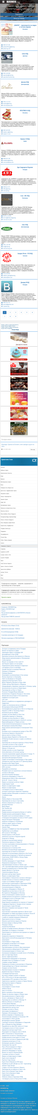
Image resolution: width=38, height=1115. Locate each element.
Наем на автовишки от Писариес (12, 679)
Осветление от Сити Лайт (9, 846)
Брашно (2, 479)
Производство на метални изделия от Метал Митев (17, 742)
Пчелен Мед (3, 537)
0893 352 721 (6, 302)
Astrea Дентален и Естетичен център (13, 752)
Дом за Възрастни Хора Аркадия (11, 1024)
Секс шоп (5, 699)
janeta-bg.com (6, 48)
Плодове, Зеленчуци (5, 528)
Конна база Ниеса (7, 985)
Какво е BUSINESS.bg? (8, 609)
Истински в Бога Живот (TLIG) (10, 625)
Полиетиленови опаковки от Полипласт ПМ (15, 1017)
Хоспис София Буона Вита (9, 957)
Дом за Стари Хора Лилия (9, 955)
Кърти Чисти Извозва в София (11, 1073)
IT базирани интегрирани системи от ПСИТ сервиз (17, 818)
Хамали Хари (6, 827)
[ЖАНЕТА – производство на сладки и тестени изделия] (19, 398)
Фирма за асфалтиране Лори (10, 876)
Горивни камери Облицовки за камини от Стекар (16, 793)
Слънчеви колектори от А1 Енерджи (12, 635)
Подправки (3, 531)
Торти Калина (6, 910)
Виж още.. (33, 449)
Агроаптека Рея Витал (8, 927)
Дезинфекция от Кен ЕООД (10, 654)
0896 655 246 (6, 158)
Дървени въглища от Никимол (11, 972)
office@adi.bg (6, 189)
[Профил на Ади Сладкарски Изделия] (7, 172)
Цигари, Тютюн (4, 572)
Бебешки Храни (4, 470)
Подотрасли (19, 14)
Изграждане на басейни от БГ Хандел (13, 943)
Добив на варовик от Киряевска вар (12, 1015)
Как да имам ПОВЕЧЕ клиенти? (10, 616)
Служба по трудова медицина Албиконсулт (15, 917)
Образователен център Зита (10, 1007)
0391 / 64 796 (6, 245)
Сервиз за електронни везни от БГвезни (14, 705)
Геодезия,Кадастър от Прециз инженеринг (14, 966)
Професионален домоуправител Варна (13, 814)
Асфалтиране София (8, 1075)
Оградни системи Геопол (9, 968)
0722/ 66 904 (6, 273)
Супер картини (6, 660)
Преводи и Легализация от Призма (12, 1013)
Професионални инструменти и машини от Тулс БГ (17, 896)
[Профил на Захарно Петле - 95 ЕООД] (7, 258)
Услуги (3, 611)
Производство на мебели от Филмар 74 (14, 1000)
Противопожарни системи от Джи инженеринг (16, 947)
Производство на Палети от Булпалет (13, 851)
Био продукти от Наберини (10, 825)
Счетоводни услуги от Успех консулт (13, 1028)
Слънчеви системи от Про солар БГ (12, 744)
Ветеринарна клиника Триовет (11, 1020)
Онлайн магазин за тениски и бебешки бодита (16, 880)
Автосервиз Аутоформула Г (10, 1011)
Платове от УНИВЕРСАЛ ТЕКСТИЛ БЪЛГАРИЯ (15, 829)
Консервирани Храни (6, 505)
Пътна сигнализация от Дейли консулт (13, 895)
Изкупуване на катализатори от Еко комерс (15, 675)
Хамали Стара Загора (8, 1065)
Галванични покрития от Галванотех (12, 936)
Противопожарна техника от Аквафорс (13, 970)
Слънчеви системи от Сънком (11, 1054)
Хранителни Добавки (6, 569)
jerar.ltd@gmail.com (8, 304)
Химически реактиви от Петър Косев (13, 1005)
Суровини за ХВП (5, 552)
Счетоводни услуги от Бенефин (11, 667)
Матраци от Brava (7, 925)
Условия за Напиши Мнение (8, 1098)
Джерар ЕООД (25, 282)
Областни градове (19, 18)
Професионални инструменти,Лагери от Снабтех (16, 812)
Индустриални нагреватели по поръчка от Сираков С (18, 902)
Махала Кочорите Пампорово (11, 819)
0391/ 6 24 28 (6, 102)
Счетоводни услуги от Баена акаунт (12, 789)
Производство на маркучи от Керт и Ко (13, 1069)
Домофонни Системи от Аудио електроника (15, 756)
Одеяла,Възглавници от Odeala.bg (12, 716)
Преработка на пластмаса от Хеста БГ (13, 891)
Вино (2, 484)
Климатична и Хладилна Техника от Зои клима (16, 694)
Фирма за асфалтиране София (11, 786)
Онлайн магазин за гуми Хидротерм (13, 750)
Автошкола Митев (7, 859)
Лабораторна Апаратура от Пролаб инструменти (16, 855)
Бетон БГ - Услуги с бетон (9, 780)
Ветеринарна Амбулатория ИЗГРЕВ (12, 707)
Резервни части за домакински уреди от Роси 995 (17, 731)
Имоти (4, 797)
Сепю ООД (25, 54)
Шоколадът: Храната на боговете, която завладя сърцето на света (17, 445)
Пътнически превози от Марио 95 (12, 842)
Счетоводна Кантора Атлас (10, 973)
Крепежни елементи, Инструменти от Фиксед (16, 656)
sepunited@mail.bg (8, 75)
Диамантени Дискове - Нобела (10, 629)
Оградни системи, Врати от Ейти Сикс (13, 714)
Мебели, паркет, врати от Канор (11, 823)
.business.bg (6, 306)
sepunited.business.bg (8, 77)
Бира (2, 476)
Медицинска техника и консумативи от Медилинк (17, 964)
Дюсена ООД (25, 82)
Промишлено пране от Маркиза (11, 983)
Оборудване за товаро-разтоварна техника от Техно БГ (18, 913)
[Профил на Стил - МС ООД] (7, 200)
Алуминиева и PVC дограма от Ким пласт (14, 979)
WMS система (6, 767)
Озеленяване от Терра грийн (10, 942)
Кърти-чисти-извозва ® (9, 1058)
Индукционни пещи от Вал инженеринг (14, 778)
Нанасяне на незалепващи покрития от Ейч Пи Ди (17, 853)
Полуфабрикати (4, 534)
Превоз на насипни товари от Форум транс (15, 994)
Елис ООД (25, 225)
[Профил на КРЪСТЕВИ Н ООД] (7, 115)
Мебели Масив (6, 988)
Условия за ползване (6, 1093)
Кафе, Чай (3, 502)
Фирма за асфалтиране (9, 788)
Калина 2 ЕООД (25, 139)
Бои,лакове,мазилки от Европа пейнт (13, 996)
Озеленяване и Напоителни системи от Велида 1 (17, 878)
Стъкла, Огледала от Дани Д (10, 900)
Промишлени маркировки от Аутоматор (14, 958)
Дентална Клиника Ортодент (10, 774)
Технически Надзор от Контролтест (12, 733)
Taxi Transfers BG (7, 808)
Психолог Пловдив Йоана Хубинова (12, 692)
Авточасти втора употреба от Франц (13, 765)
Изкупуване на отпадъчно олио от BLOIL (14, 1032)
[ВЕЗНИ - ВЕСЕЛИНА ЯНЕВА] (19, 383)
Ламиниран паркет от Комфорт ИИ (12, 652)
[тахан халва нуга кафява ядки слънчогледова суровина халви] (19, 339)
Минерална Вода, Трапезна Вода (8, 517)
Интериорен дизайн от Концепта (12, 1043)
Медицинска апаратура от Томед (12, 863)
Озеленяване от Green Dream (11, 987)
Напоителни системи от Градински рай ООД (15, 1039)
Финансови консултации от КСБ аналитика (15, 696)
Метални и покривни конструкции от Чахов (15, 908)
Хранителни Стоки (7, 460)
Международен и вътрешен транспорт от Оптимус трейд (19, 686)
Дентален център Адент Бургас (11, 874)
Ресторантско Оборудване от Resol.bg (13, 893)
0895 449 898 (6, 73)
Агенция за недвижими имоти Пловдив (14, 649)
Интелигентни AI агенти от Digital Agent (14, 688)
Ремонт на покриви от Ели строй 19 (12, 662)
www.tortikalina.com (8, 162)
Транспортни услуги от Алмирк (11, 919)
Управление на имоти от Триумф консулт (14, 1035)
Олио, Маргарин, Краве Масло (8, 522)
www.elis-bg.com (7, 248)
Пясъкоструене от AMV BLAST (11, 834)
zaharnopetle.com (7, 277)
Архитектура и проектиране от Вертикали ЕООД (16, 883)
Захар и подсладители (6, 496)
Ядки (2, 575)
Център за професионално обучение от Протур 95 (17, 928)
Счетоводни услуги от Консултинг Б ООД (14, 1079)
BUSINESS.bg (4, 1088)
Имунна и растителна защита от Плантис (14, 921)
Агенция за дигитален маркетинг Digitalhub (15, 791)
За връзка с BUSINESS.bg (8, 607)
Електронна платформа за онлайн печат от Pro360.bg (18, 953)
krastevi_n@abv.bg (8, 132)
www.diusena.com (7, 105)
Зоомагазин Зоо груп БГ (9, 1045)
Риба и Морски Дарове (6, 540)
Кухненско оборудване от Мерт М (12, 776)
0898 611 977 (6, 187)
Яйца (2, 578)
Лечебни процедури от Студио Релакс (13, 861)
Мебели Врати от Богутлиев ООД (12, 799)
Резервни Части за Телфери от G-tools (13, 960)
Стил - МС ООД (25, 196)
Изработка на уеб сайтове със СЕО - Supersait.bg (16, 1064)
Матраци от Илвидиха (8, 671)
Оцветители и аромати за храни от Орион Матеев (17, 981)
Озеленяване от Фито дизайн (11, 1019)
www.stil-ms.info (7, 219)
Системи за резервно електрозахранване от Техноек (18, 844)
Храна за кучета (7, 810)
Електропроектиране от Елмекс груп (13, 951)
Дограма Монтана (7, 804)
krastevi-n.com (7, 134)
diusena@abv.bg (7, 103)
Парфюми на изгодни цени (10, 697)
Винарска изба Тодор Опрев (10, 763)
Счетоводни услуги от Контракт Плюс (13, 898)
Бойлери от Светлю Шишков (10, 945)
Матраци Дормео (7, 673)
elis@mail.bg (6, 246)
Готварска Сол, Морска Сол (7, 487)
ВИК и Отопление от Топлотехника (12, 1034)
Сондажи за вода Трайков (9, 962)
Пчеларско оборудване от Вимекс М (13, 889)
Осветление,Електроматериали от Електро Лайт (16, 724)
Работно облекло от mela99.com (11, 1002)
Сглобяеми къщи (7, 795)
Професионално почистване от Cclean (13, 1037)
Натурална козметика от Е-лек (11, 1041)
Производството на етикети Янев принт (14, 746)
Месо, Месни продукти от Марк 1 (12, 1047)
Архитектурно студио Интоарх (11, 906)
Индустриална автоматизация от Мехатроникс (16, 658)
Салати (2, 543)
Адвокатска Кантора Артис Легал (12, 681)
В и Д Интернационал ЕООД (9, 632)
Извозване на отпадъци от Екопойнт (13, 930)
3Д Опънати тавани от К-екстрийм (12, 664)
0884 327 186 (6, 45)
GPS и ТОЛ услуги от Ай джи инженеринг (14, 977)
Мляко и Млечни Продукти (7, 519)
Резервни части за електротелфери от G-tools (16, 816)
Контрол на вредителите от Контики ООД (14, 868)
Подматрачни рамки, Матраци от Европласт (15, 666)
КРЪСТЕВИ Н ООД (25, 110)
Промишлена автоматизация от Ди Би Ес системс (17, 720)
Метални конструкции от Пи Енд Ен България (15, 915)
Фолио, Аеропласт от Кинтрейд (11, 677)
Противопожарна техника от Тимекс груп (14, 865)
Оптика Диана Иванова (9, 1003)
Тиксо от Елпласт (7, 990)
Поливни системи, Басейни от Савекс (13, 718)
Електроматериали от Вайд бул (11, 887)
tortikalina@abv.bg (8, 160)
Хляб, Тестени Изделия (6, 563)
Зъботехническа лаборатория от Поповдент (15, 949)
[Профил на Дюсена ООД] (7, 86)
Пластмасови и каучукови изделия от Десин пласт (17, 911)
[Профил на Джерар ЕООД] (7, 287)
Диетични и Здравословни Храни (9, 490)
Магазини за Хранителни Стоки (8, 508)
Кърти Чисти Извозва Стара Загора (12, 1071)
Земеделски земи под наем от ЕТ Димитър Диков (17, 761)
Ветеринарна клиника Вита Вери (12, 726)
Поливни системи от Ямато (10, 1009)
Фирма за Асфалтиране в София (11, 1056)
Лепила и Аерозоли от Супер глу (12, 803)
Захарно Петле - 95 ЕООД (25, 253)
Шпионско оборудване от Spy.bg (11, 1050)
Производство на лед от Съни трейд (13, 801)
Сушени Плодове (5, 557)
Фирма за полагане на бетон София (13, 782)
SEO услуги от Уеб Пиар (9, 833)
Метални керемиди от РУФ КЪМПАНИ (12, 638)
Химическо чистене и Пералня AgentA (13, 836)
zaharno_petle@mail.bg (9, 275)
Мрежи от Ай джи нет (8, 748)
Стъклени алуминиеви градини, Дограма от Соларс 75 (18, 754)
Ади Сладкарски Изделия (25, 167)
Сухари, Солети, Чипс (6, 554)
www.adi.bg (6, 191)
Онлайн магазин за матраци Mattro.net (13, 669)
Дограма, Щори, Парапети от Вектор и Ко (14, 737)
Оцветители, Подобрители (7, 525)
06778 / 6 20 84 (7, 216)
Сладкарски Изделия (6, 546)
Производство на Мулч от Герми (11, 690)
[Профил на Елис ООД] (7, 229)
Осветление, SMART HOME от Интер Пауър (15, 857)
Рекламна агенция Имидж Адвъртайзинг (14, 850)
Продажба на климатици (9, 769)
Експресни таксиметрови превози (12, 840)
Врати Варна (6, 806)
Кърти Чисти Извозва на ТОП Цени (12, 1062)
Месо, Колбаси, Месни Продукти (8, 514)
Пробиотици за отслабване (10, 831)
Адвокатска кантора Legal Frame (11, 1030)
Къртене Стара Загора (8, 1060)
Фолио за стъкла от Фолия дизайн (12, 1052)
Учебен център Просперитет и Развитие (14, 684)
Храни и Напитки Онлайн (7, 566)
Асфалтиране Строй (8, 784)
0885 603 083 (6, 130)
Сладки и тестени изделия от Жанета (13, 1067)
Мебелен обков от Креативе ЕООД (12, 1077)
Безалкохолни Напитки (6, 473)
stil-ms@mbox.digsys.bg (9, 218)
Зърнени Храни (4, 499)
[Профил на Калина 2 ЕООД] (7, 143)
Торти (2, 560)
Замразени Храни (5, 493)
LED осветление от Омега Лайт (11, 1049)
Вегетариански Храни (6, 482)
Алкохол (3, 467)
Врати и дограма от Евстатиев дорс (12, 992)
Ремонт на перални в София (10, 650)
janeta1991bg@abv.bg (9, 47)
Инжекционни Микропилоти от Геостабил (14, 885)
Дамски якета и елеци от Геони (11, 735)
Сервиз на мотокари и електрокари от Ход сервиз (17, 759)
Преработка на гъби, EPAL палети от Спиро (15, 1026)
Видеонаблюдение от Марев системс (13, 722)
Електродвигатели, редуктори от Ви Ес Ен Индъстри (17, 709)
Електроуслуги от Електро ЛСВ (11, 848)
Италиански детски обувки (10, 712)
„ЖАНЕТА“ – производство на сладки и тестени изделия (25, 26)
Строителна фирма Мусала (10, 872)
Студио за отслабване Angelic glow (12, 881)
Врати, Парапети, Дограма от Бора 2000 (14, 682)
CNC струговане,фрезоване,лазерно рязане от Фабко (18, 866)
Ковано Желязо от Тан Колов (10, 870)
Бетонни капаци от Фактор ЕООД (12, 923)
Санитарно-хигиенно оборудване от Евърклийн (16, 1022)
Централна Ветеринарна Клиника (12, 758)
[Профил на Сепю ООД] (7, 58)
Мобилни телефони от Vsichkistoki (12, 821)
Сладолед (3, 549)
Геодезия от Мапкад (8, 838)
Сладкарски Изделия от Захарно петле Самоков (16, 904)
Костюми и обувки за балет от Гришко (13, 975)
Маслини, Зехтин (5, 511)
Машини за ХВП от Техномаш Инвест (13, 711)
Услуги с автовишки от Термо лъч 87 (13, 998)
